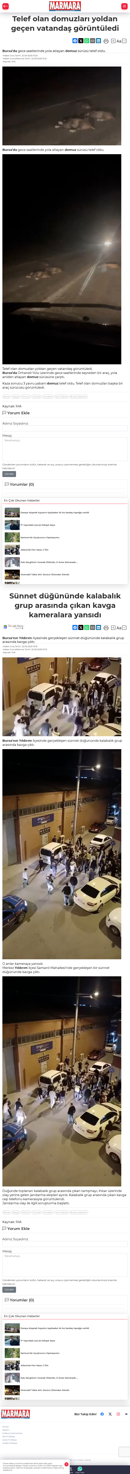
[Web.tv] (126, 1414)
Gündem (47, 396)
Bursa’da (9, 51)
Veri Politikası (8, 1436)
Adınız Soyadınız (15, 423)
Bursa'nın (10, 638)
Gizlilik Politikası (9, 1443)
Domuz (26, 396)
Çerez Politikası (9, 1440)
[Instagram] (118, 1414)
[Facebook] (102, 1414)
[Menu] (124, 6)
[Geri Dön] (5, 6)
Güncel (36, 396)
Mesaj (7, 435)
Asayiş (16, 396)
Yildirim (26, 1212)
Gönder (9, 473)
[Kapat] (66, 1464)
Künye (5, 1426)
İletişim (5, 1430)
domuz (71, 51)
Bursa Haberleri (78, 396)
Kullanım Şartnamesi (12, 1433)
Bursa (6, 396)
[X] (110, 1414)
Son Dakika (61, 396)
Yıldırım (25, 638)
